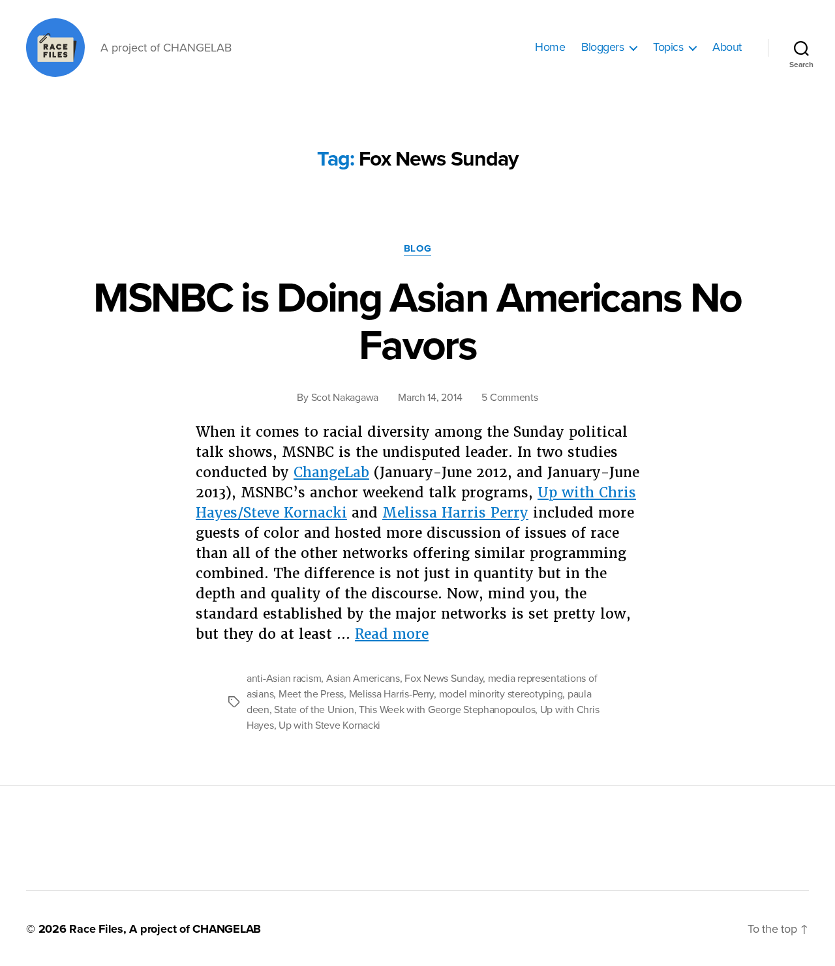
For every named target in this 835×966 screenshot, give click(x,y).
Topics (668, 47)
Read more (392, 634)
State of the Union (314, 709)
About (727, 47)
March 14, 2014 (430, 397)
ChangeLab (331, 472)
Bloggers (602, 47)
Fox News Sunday (443, 678)
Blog (417, 248)
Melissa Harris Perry (455, 512)
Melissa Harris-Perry (391, 694)
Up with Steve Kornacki (329, 725)
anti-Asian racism (284, 678)
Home (550, 47)
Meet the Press (311, 694)
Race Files (96, 929)
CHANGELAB (226, 929)
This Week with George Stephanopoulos (447, 709)
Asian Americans (363, 678)
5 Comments (509, 397)
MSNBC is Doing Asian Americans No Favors (417, 322)
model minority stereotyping (501, 694)
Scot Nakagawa (345, 397)
